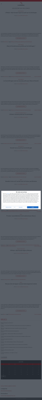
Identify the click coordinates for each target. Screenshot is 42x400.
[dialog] (21, 200)
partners (8, 193)
